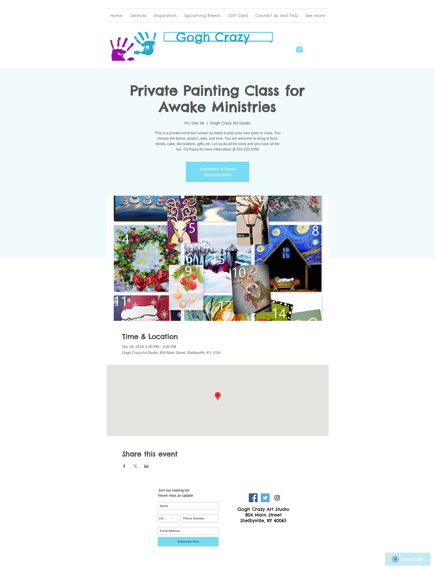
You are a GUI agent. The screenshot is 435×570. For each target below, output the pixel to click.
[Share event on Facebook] (124, 466)
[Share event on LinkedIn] (146, 466)
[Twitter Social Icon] (265, 497)
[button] (299, 48)
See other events (217, 174)
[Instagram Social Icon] (277, 497)
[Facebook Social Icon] (253, 497)
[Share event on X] (135, 466)
